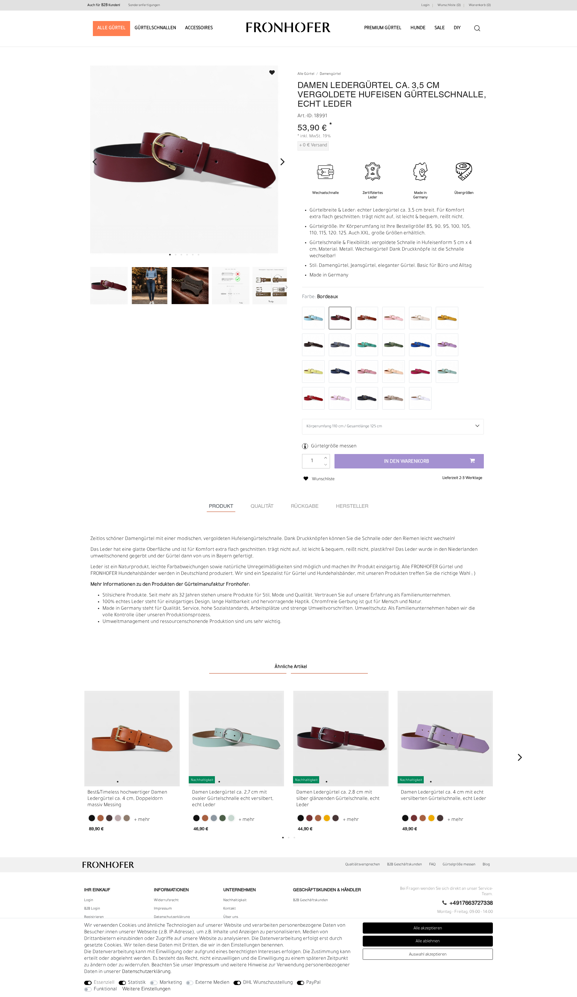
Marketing (171, 983)
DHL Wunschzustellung (268, 983)
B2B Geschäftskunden (404, 865)
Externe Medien (212, 983)
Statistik (137, 983)
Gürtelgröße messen (333, 446)
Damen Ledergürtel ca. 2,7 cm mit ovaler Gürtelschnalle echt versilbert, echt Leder (232, 799)
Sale (440, 28)
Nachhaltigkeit (235, 900)
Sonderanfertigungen (144, 5)
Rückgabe (305, 506)
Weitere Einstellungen (146, 989)
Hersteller (352, 506)
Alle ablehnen (428, 941)
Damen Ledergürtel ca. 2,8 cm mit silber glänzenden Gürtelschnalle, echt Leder (338, 799)
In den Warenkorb (406, 462)
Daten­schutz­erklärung (172, 917)
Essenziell (104, 983)
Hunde (418, 28)
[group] (132, 738)
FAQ (432, 865)
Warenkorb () (480, 5)
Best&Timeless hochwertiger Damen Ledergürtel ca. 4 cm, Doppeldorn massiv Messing (127, 799)
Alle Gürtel (111, 28)
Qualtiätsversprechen (362, 865)
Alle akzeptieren (428, 928)
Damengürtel (330, 74)
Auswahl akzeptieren (428, 955)
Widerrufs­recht (166, 900)
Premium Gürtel (382, 28)
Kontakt (229, 909)
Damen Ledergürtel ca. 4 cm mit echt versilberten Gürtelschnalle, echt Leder (443, 796)
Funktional (105, 989)
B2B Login (92, 909)
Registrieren (94, 917)
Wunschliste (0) (449, 5)
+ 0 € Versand (313, 145)
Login (425, 5)
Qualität (262, 506)
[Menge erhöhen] (326, 457)
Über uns (230, 917)
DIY (457, 28)
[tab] (221, 506)
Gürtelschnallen (155, 28)
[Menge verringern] (326, 464)
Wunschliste (269, 71)
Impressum (163, 909)
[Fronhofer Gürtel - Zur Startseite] (288, 24)
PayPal (313, 983)
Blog (486, 865)
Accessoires (199, 28)
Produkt (221, 506)
